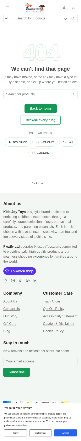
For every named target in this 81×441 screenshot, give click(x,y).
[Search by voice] (65, 18)
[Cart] (73, 7)
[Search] (73, 18)
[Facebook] (5, 280)
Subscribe (17, 372)
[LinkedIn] (35, 280)
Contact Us (11, 309)
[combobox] (38, 18)
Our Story (10, 316)
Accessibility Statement (60, 316)
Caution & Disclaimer (58, 323)
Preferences (40, 432)
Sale (70, 142)
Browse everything (40, 120)
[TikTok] (20, 280)
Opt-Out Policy (53, 309)
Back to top (38, 183)
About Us (10, 301)
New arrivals (20, 142)
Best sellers (47, 142)
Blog (6, 331)
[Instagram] (13, 280)
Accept (65, 432)
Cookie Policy (53, 331)
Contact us (43, 152)
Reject (15, 432)
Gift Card (9, 323)
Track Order (51, 301)
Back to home (41, 108)
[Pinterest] (28, 280)
